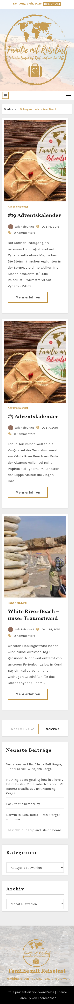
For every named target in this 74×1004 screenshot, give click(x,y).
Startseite (10, 109)
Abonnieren (52, 728)
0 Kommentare (24, 233)
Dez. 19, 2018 (50, 226)
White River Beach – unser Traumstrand (33, 615)
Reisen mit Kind (17, 603)
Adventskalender (18, 206)
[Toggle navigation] (68, 95)
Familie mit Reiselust (37, 971)
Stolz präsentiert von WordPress (31, 992)
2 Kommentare (24, 636)
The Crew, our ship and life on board (33, 830)
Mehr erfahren (27, 297)
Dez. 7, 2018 (49, 427)
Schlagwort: (38, 109)
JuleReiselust (24, 226)
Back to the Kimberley (23, 804)
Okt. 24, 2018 (50, 629)
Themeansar (47, 998)
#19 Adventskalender (34, 215)
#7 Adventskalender (33, 416)
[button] (5, 95)
